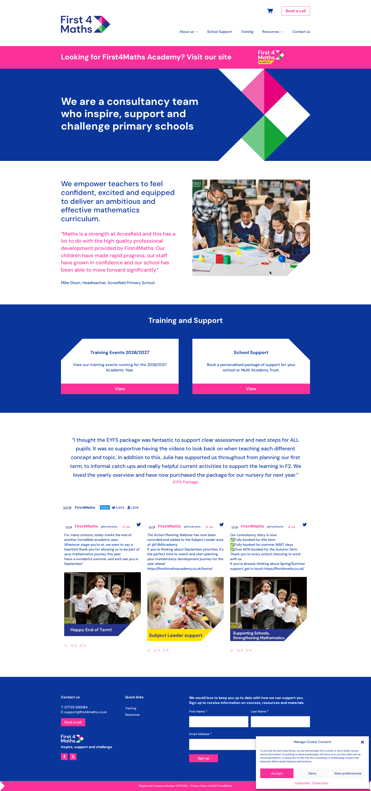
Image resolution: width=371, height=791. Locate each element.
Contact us (301, 32)
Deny (312, 773)
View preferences (348, 773)
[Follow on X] (73, 756)
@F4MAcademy (165, 544)
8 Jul (292, 527)
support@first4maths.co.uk (85, 712)
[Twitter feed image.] (102, 604)
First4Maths (86, 526)
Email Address (200, 734)
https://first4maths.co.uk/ (284, 568)
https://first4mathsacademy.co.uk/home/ (180, 568)
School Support (219, 32)
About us (186, 32)
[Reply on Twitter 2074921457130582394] (232, 651)
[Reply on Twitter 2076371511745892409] (149, 651)
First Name (198, 711)
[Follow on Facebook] (64, 756)
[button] (362, 742)
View (120, 389)
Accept (277, 773)
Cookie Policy (302, 782)
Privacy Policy (320, 782)
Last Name (260, 711)
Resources (270, 32)
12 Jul (209, 527)
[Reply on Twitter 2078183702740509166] (66, 646)
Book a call (296, 11)
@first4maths (109, 526)
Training (247, 32)
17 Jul (126, 527)
